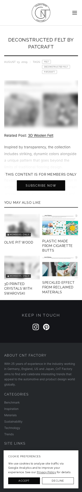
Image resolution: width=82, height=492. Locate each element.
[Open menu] (75, 12)
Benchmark (12, 402)
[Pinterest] (46, 327)
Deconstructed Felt (56, 67)
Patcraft (49, 72)
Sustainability (13, 421)
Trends (9, 434)
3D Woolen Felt (40, 135)
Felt (46, 62)
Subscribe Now (41, 185)
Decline (58, 480)
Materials (10, 415)
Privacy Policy (46, 472)
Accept (24, 480)
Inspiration (11, 409)
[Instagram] (36, 327)
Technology (12, 428)
